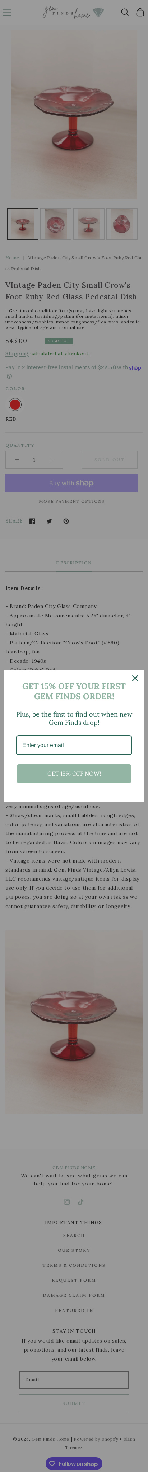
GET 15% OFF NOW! (74, 773)
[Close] (135, 678)
